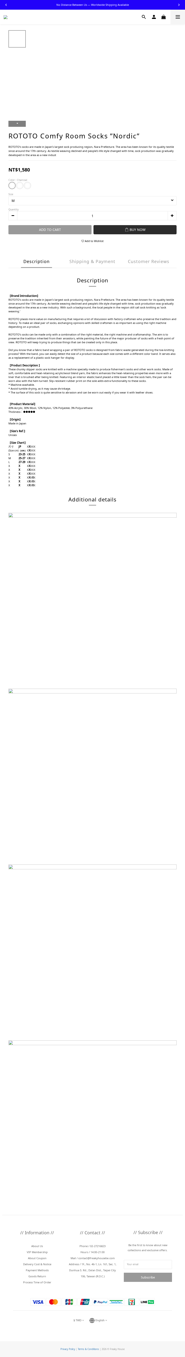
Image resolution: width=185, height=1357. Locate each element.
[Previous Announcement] (6, 5)
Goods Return (37, 1276)
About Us (37, 1246)
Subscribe (148, 1277)
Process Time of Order (37, 1282)
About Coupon (37, 1258)
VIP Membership (37, 1252)
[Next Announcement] (179, 5)
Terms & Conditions (88, 1349)
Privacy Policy (67, 1349)
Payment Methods (37, 1270)
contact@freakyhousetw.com (96, 1258)
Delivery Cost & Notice (37, 1264)
